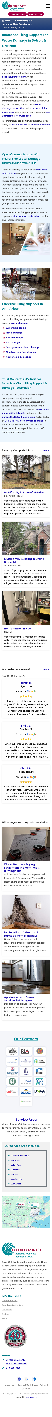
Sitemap (26, 1388)
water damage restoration (25, 216)
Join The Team (35, 14)
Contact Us (23, 1385)
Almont (15, 1174)
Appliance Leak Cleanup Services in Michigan (20, 998)
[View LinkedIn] (34, 1379)
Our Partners (26, 1039)
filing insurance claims (14, 76)
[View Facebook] (19, 1379)
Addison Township (20, 1155)
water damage (19, 323)
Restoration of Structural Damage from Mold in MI (21, 934)
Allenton (15, 1169)
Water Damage (22, 20)
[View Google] (26, 1379)
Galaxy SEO (31, 1397)
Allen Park (16, 1165)
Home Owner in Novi (17, 628)
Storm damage (14, 337)
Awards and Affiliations (12, 1305)
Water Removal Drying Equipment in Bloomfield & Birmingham (22, 868)
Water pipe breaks (16, 327)
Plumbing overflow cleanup (21, 352)
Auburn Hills (8, 413)
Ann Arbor (16, 1183)
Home (7, 20)
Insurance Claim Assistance (16, 24)
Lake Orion (43, 409)
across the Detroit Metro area (18, 417)
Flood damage (14, 332)
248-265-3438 (18, 14)
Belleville (20, 413)
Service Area (26, 1119)
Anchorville (16, 1179)
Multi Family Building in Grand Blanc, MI (24, 560)
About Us (9, 1385)
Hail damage (13, 342)
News (4, 1318)
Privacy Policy (39, 1385)
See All (46, 450)
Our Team (7, 1309)
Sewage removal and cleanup (22, 347)
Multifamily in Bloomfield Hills (24, 492)
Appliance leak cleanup (18, 356)
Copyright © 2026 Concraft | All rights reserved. (27, 1393)
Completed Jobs (9, 1300)
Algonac (15, 1160)
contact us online (40, 124)
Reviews (5, 1314)
